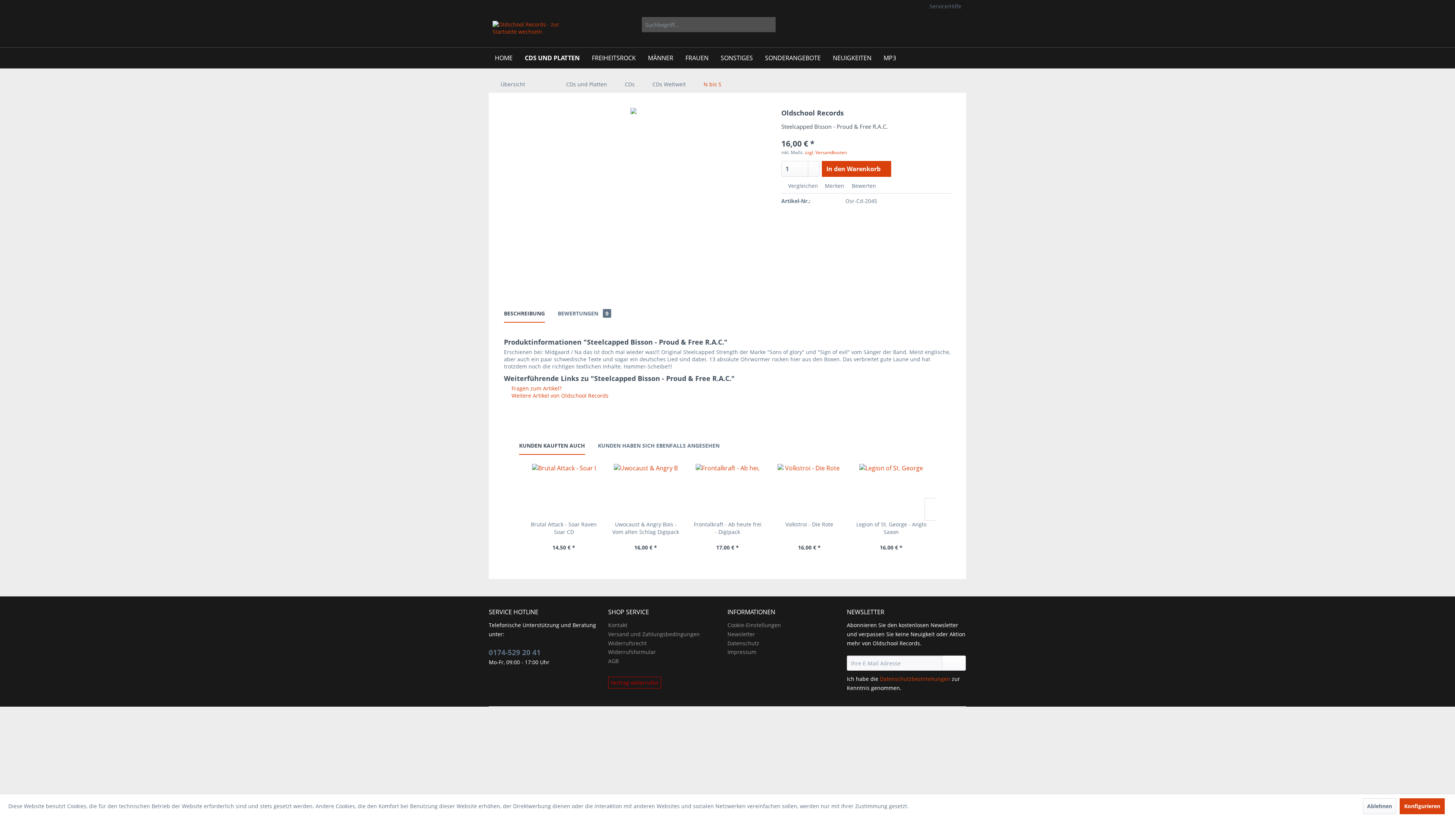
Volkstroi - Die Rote (809, 524)
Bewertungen (583, 313)
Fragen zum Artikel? (536, 388)
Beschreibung (524, 313)
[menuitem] (709, 24)
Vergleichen (802, 185)
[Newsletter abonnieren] (954, 663)
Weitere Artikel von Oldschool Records (559, 395)
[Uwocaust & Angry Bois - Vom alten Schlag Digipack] (645, 490)
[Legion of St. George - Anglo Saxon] (891, 490)
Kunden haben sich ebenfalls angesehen (659, 445)
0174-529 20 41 (515, 652)
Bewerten (863, 185)
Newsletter (741, 634)
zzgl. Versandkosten (826, 152)
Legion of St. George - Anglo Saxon (891, 528)
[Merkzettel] (912, 24)
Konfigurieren (1422, 806)
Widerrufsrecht (627, 643)
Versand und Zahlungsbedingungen (654, 634)
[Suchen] (769, 24)
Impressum (742, 652)
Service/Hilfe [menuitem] (945, 6)
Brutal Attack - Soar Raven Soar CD (564, 528)
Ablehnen (1379, 806)
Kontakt (617, 625)
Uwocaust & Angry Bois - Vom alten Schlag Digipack (645, 528)
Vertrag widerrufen (634, 682)
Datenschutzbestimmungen (915, 678)
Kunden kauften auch (552, 445)
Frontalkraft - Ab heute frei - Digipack (728, 528)
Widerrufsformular (632, 652)
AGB (613, 661)
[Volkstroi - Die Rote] (809, 490)
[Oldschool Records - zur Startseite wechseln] (526, 32)
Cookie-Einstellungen (754, 625)
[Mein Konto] (931, 24)
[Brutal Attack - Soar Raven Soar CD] (564, 490)
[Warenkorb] (954, 24)
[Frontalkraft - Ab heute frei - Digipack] (727, 490)
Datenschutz (743, 643)
